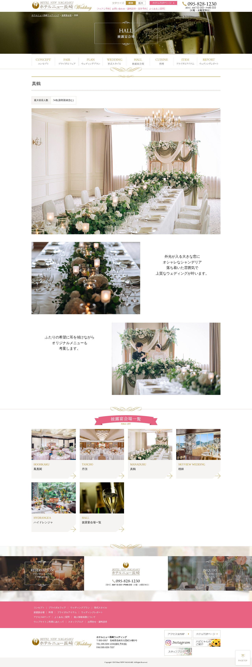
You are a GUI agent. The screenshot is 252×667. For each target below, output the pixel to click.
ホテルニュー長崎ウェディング (45, 15)
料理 (51, 612)
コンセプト (39, 607)
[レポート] (208, 61)
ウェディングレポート (92, 612)
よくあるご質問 (61, 617)
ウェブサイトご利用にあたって (49, 622)
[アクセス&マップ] (178, 634)
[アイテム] (185, 61)
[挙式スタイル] (114, 61)
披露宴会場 (66, 15)
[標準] (131, 3)
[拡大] (141, 3)
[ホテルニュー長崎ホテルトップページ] (163, 3)
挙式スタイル (100, 607)
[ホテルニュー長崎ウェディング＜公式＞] (62, 642)
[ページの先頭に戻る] (243, 658)
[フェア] (67, 61)
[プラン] (90, 61)
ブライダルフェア (57, 607)
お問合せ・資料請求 (97, 622)
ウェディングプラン (80, 607)
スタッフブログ (75, 622)
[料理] (161, 61)
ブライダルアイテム (67, 612)
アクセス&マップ (42, 617)
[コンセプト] (43, 61)
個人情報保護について (84, 617)
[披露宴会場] (138, 61)
